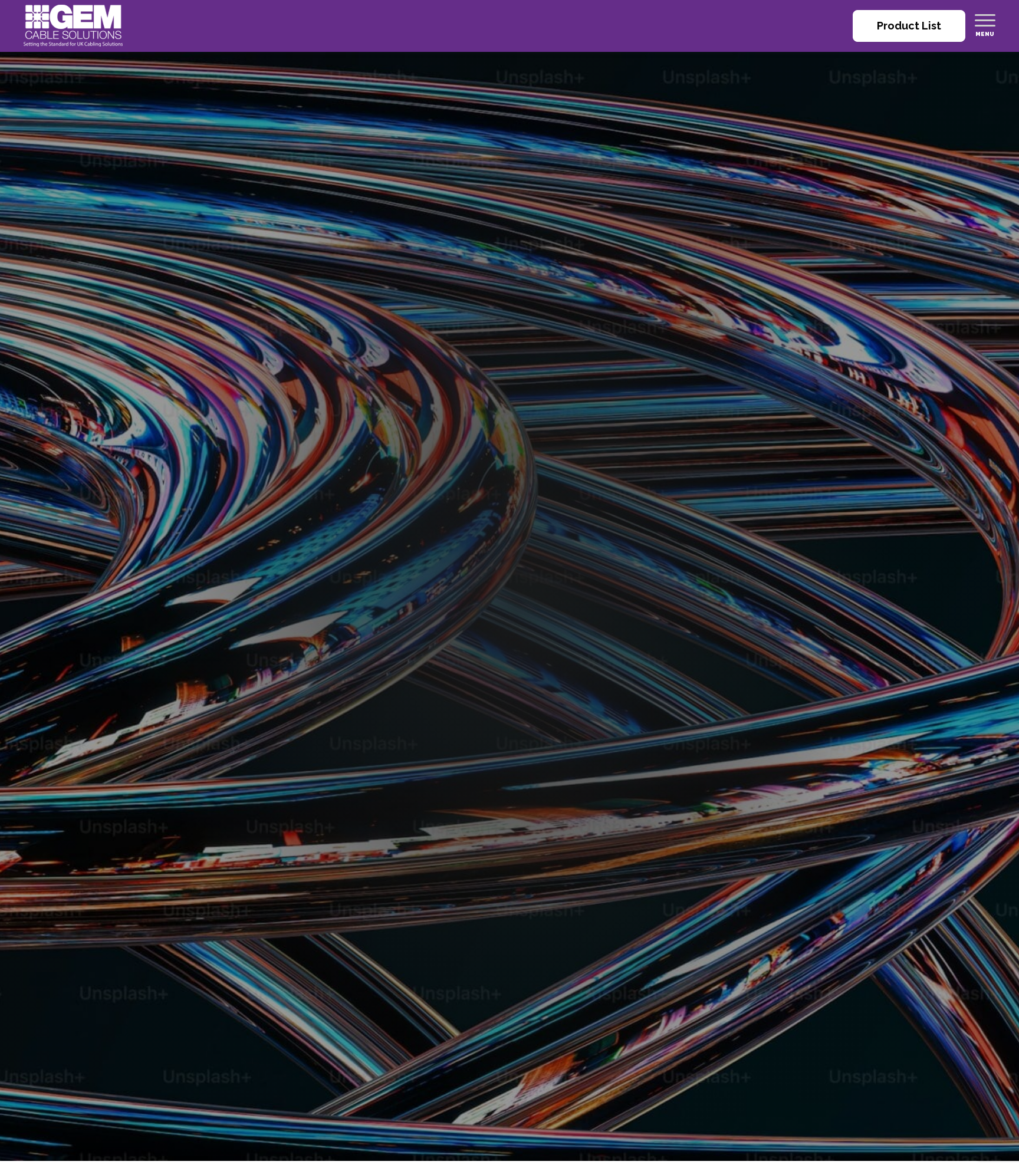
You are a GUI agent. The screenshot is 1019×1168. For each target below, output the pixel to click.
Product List (909, 25)
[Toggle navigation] (985, 20)
